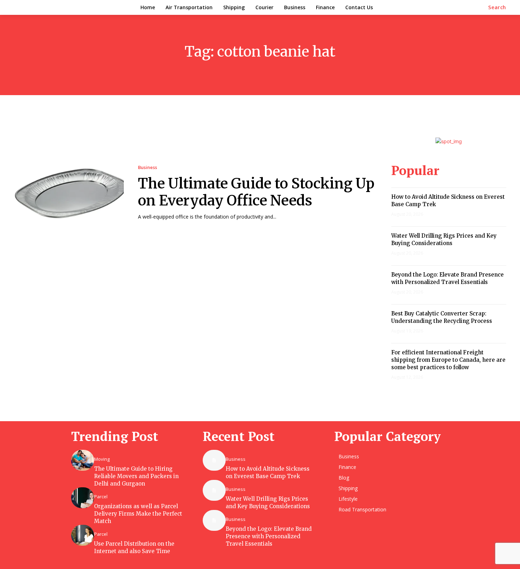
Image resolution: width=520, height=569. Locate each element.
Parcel (101, 496)
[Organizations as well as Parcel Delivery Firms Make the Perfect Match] (82, 497)
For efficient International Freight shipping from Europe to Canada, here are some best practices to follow (448, 360)
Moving (102, 459)
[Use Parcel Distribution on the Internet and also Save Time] (82, 535)
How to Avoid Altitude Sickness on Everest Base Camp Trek (268, 472)
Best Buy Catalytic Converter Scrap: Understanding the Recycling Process (441, 317)
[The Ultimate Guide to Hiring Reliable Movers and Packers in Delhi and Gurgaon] (82, 460)
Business (147, 167)
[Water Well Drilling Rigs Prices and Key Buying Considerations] (214, 490)
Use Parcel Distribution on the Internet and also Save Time (134, 547)
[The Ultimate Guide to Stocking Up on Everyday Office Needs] (69, 193)
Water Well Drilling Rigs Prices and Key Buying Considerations (444, 239)
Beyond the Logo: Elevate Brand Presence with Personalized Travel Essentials (447, 278)
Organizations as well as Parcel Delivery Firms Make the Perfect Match (138, 513)
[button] (497, 7)
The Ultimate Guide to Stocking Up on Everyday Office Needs (256, 192)
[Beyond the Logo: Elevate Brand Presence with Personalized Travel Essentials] (214, 520)
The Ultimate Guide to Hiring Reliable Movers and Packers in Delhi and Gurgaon (136, 476)
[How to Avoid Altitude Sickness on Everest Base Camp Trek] (214, 460)
